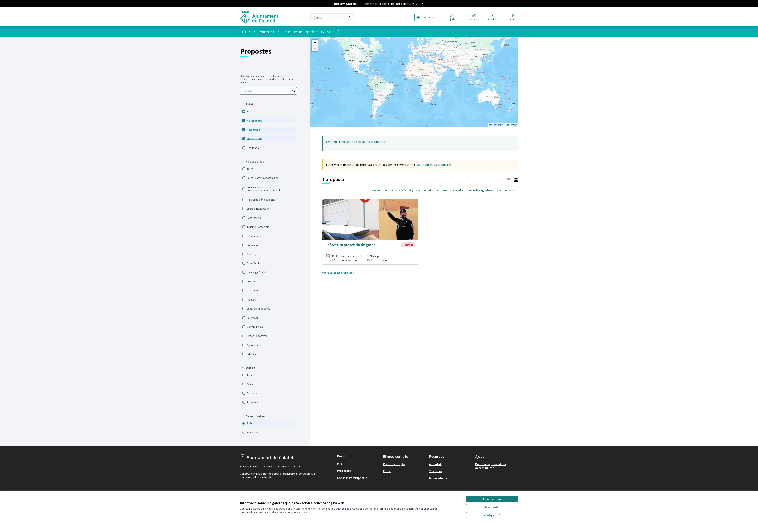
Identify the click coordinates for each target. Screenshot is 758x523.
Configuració (492, 515)
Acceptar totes (492, 499)
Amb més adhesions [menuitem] (428, 190)
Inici (340, 464)
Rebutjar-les (492, 507)
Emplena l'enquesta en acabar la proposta (356, 142)
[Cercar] (349, 17)
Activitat (435, 464)
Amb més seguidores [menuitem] (480, 190)
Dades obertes (439, 478)
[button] (247, 104)
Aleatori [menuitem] (376, 190)
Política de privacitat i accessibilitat (490, 466)
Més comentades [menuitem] (453, 190)
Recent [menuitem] (389, 190)
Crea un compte (394, 464)
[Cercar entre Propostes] (293, 91)
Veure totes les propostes (434, 165)
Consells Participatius (352, 478)
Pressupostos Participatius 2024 (306, 31)
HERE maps (510, 124)
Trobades (435, 471)
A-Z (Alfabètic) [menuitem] (404, 190)
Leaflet (496, 124)
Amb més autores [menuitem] (507, 190)
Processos (266, 31)
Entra (387, 471)
